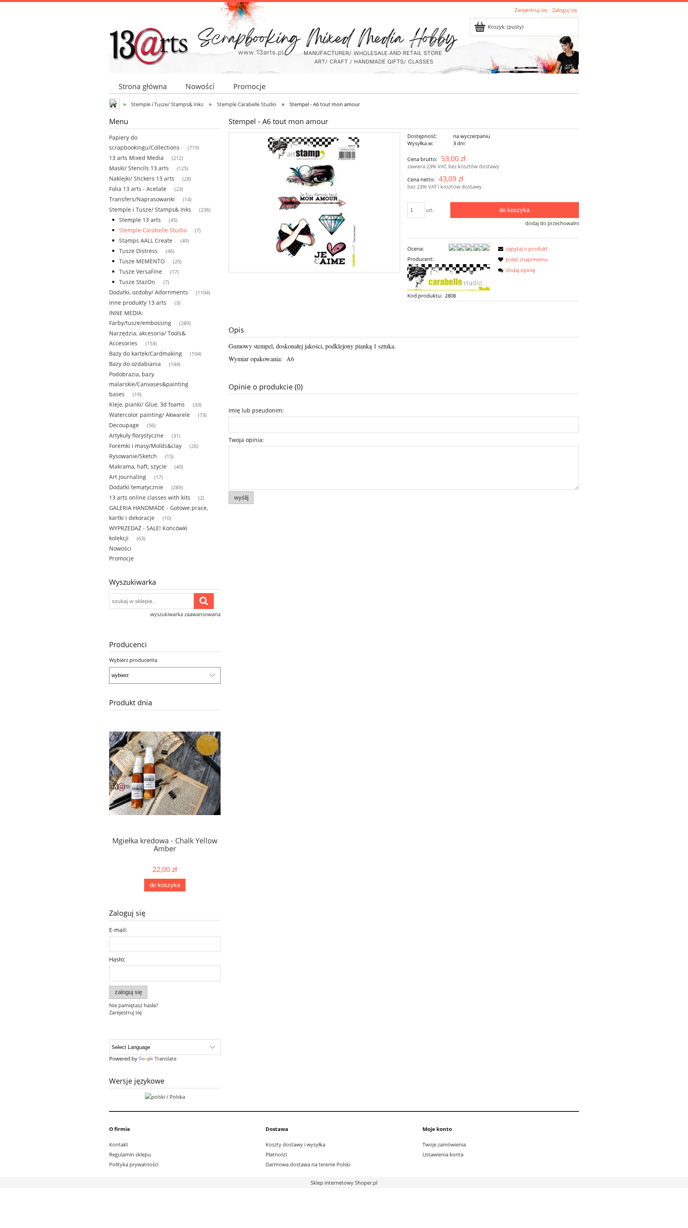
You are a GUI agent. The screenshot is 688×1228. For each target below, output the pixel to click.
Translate (165, 1058)
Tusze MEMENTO (142, 261)
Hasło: (117, 959)
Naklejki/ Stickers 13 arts (141, 178)
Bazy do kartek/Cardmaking (145, 353)
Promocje (121, 558)
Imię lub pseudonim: (256, 410)
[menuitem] (142, 86)
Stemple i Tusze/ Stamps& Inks (150, 209)
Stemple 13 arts (140, 220)
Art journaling (127, 477)
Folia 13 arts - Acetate (137, 189)
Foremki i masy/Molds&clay (145, 446)
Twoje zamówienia (444, 1144)
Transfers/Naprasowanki (142, 199)
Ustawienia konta (442, 1154)
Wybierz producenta (133, 660)
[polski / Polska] (165, 1096)
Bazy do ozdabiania (135, 364)
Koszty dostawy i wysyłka (295, 1144)
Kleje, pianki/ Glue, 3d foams (147, 404)
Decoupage (124, 425)
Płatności (276, 1154)
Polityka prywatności (133, 1164)
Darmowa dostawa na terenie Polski (308, 1164)
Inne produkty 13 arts (137, 302)
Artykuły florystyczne (136, 435)
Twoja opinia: (246, 440)
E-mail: (118, 930)
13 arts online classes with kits (149, 497)
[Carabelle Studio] (448, 276)
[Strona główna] (149, 42)
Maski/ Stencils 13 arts (139, 168)
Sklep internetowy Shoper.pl (344, 1182)
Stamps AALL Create (145, 240)
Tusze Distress (138, 251)
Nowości (120, 548)
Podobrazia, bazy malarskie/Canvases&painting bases (148, 384)
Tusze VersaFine (140, 271)
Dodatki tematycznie (136, 487)
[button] (521, 248)
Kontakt (118, 1144)
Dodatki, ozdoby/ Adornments (148, 292)
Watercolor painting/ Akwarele (149, 414)
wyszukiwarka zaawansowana (185, 614)
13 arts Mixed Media (136, 158)
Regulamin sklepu (130, 1154)
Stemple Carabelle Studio (153, 230)
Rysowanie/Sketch (133, 456)
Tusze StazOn (137, 282)
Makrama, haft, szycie (137, 466)
